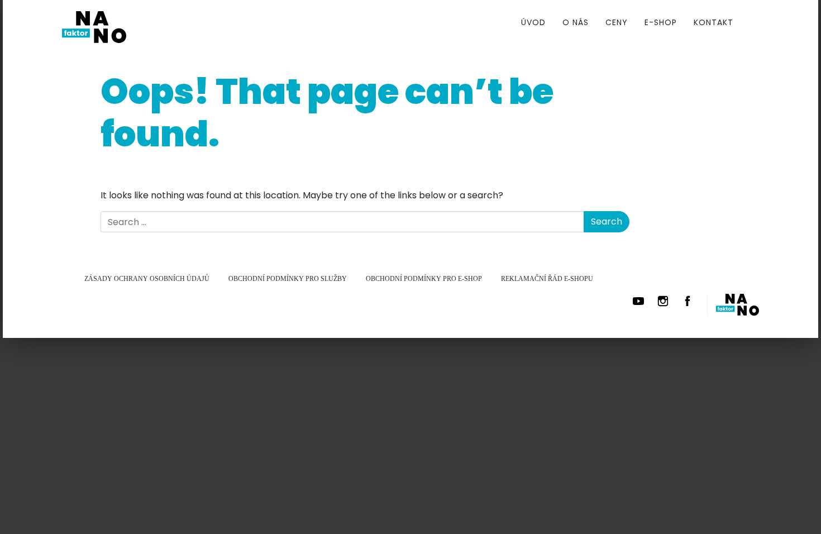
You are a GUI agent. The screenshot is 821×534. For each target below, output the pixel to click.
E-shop (661, 22)
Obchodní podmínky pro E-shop (424, 279)
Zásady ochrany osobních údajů (146, 279)
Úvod (533, 22)
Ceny (616, 22)
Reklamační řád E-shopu (547, 279)
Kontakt (713, 22)
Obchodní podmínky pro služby (287, 279)
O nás (575, 22)
